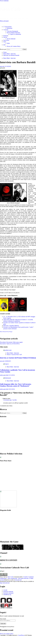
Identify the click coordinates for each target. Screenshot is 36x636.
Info (4, 45)
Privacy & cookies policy (6, 633)
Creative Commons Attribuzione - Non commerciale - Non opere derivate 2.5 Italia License (17, 578)
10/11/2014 (12, 389)
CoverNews (21, 635)
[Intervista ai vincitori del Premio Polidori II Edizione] (7, 350)
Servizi (5, 37)
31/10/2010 (8, 66)
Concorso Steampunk (12, 31)
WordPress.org (7, 594)
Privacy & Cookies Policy (13, 46)
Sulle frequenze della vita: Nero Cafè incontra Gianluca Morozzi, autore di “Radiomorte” (15, 385)
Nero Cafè (10, 9)
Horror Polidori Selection (13, 32)
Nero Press (6, 40)
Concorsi (5, 29)
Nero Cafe (10, 577)
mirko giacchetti (4, 375)
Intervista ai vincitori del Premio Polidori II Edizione (18, 358)
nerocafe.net (18, 580)
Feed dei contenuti (8, 591)
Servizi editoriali (11, 38)
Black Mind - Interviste (9, 58)
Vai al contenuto (4, 0)
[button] (4, 21)
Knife (8, 43)
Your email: (3, 619)
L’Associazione (7, 26)
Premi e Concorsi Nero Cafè (14, 354)
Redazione (9, 28)
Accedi (5, 590)
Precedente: (11, 342)
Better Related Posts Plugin (6, 331)
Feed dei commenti (8, 593)
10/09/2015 (8, 361)
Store (4, 41)
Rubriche (5, 35)
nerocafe (2, 66)
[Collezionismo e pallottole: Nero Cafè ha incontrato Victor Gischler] (6, 364)
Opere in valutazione (15, 34)
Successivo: (10, 343)
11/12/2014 (12, 375)
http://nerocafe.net (4, 583)
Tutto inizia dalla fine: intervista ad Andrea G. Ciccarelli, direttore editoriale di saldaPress (18, 320)
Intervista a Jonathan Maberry (11, 325)
